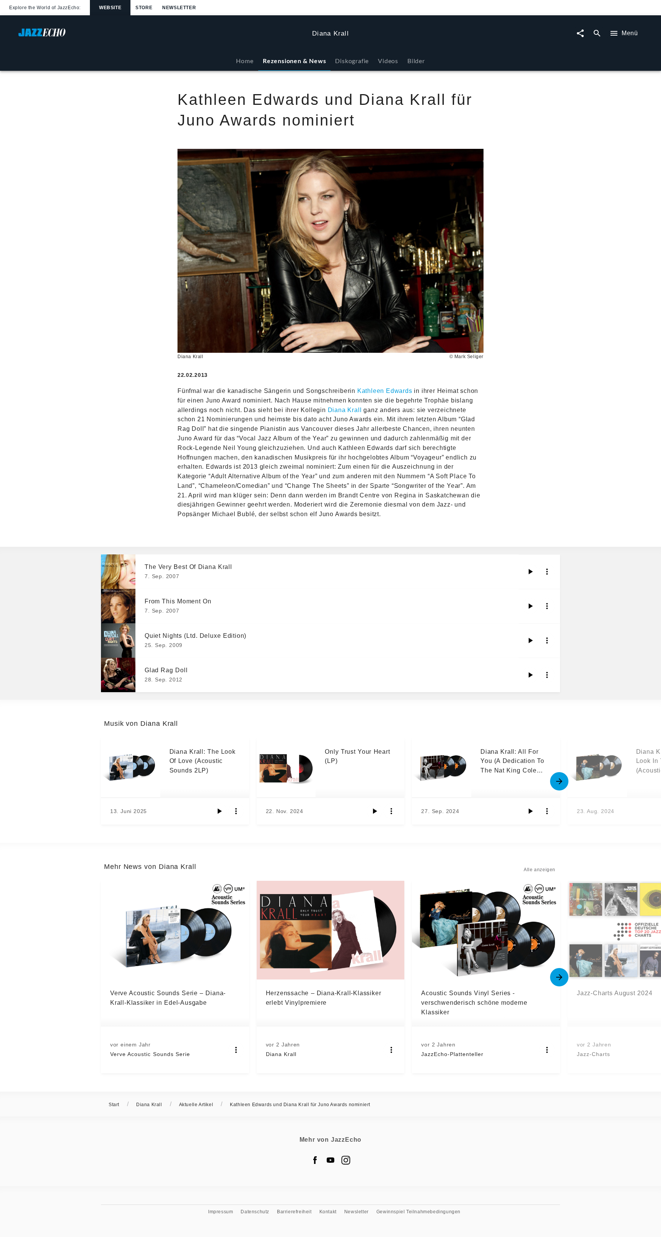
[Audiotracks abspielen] (530, 571)
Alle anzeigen (539, 869)
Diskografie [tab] (352, 60)
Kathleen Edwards (384, 391)
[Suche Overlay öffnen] (597, 33)
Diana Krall (345, 410)
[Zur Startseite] (162, 36)
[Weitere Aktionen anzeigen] (547, 571)
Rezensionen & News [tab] (294, 60)
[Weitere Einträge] (559, 781)
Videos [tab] (388, 60)
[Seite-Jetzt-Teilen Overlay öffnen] (580, 33)
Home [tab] (244, 60)
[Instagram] (345, 1160)
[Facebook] (315, 1160)
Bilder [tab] (416, 60)
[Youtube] (330, 1160)
